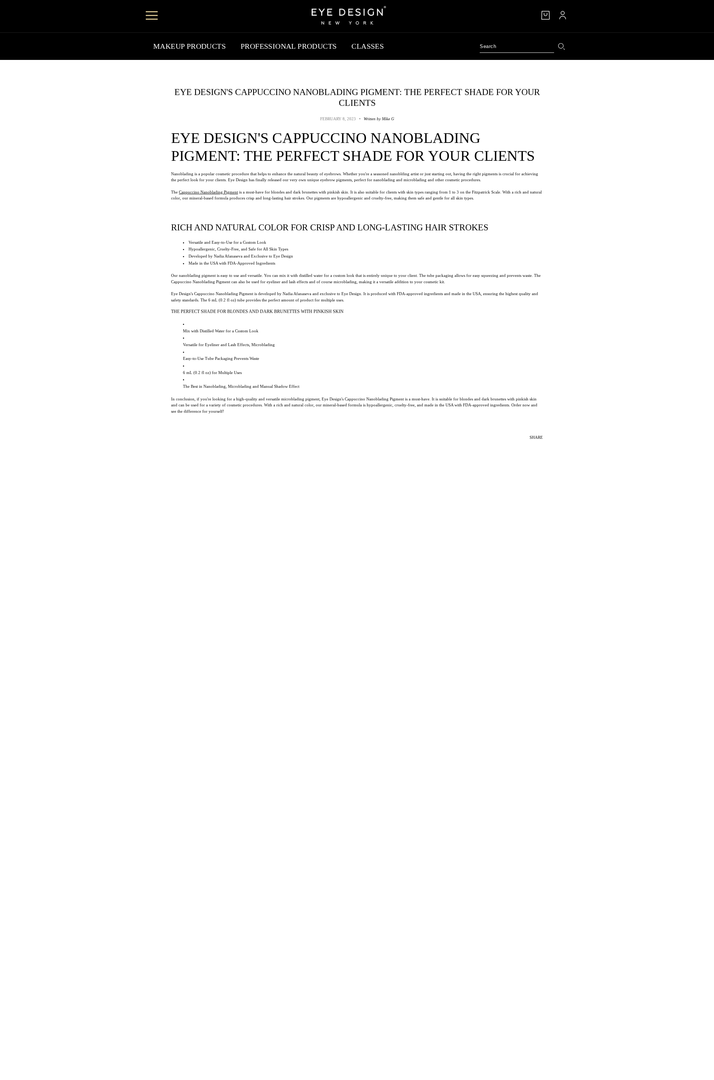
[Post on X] (527, 447)
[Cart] (545, 15)
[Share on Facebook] (522, 447)
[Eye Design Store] (349, 15)
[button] (542, 447)
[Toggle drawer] (152, 15)
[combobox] (517, 46)
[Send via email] (537, 447)
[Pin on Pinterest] (532, 447)
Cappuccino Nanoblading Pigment (208, 192)
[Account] (562, 15)
